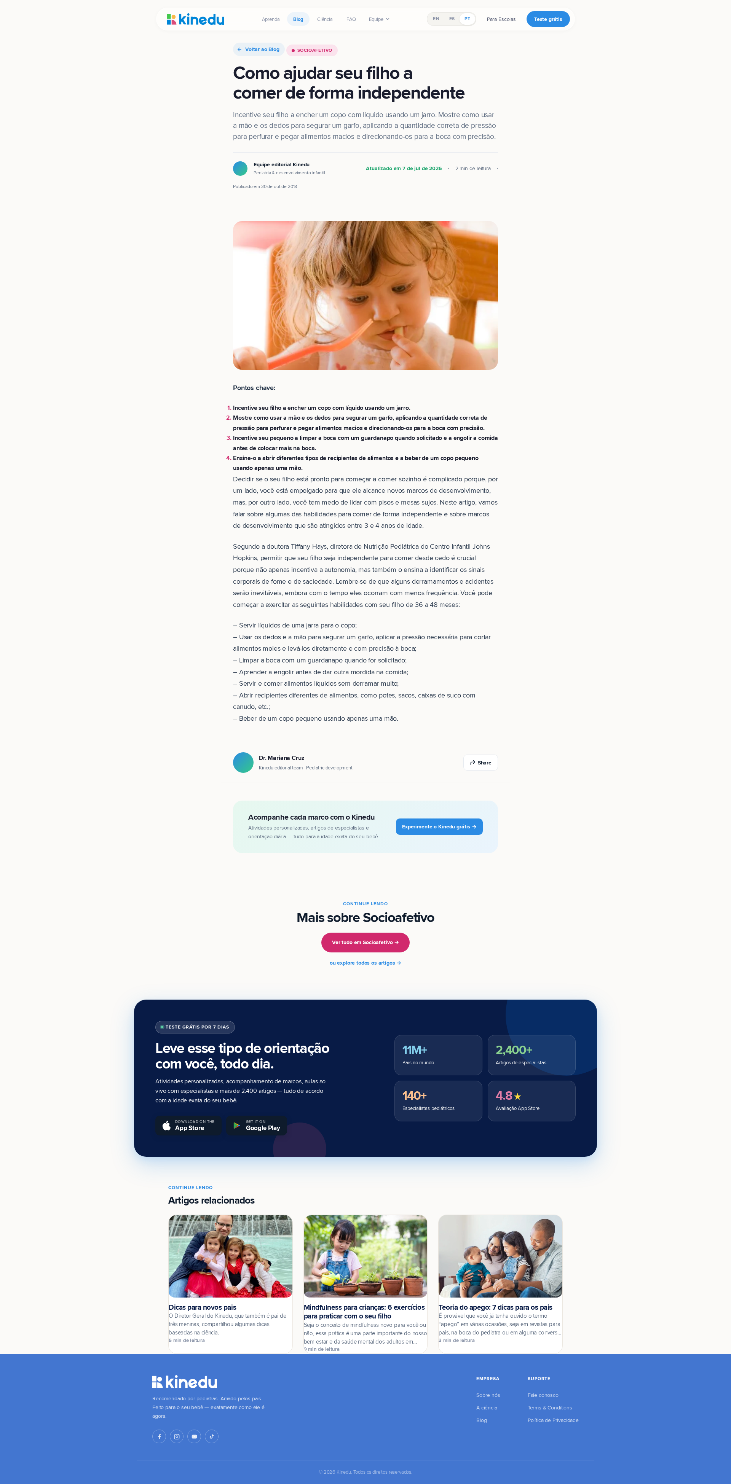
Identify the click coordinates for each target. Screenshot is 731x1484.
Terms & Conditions (550, 1407)
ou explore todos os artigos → (365, 963)
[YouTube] (194, 1436)
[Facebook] (159, 1436)
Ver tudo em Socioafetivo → (365, 942)
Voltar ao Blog (262, 49)
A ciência (486, 1407)
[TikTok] (212, 1436)
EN (436, 19)
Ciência (325, 19)
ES (452, 19)
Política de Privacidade (553, 1420)
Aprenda (271, 19)
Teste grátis (548, 19)
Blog (298, 19)
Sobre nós (488, 1395)
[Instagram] (177, 1436)
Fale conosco (543, 1395)
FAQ (351, 19)
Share (485, 762)
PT (467, 19)
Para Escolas (501, 19)
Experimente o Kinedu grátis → (439, 826)
